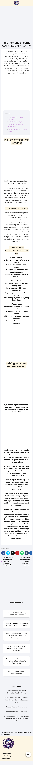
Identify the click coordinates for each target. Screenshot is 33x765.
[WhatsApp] (22, 553)
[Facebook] (3, 553)
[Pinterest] (17, 553)
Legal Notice (6, 758)
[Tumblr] (27, 553)
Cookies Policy (6, 756)
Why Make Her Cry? (15, 122)
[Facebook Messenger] (8, 553)
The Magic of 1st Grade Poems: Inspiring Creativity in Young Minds (8, 561)
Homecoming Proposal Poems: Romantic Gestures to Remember (24, 561)
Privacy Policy (6, 754)
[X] (13, 553)
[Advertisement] (16, 23)
